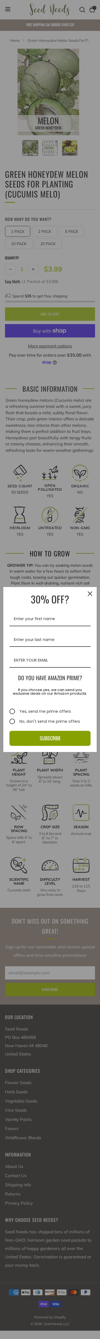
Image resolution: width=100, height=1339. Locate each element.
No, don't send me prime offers (49, 721)
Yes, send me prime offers (45, 711)
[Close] (90, 593)
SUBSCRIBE (50, 738)
